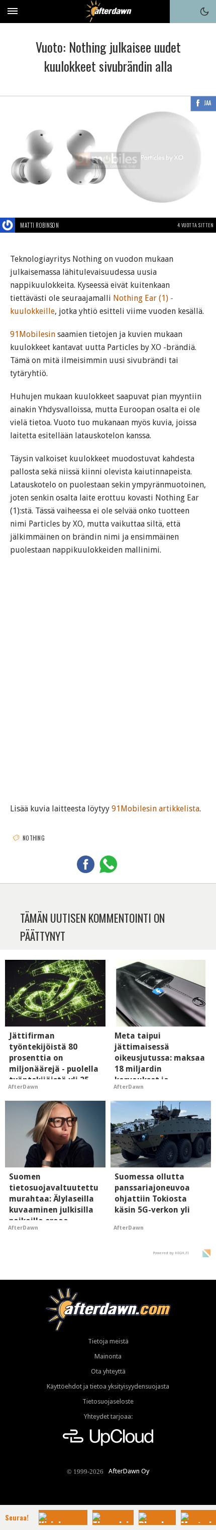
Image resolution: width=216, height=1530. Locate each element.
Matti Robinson (39, 225)
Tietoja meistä (108, 1341)
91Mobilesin (32, 334)
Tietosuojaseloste (108, 1401)
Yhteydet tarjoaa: (108, 1416)
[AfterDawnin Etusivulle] (108, 11)
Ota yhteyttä (108, 1371)
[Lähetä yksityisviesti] (70, 225)
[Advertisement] (108, 673)
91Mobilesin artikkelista (155, 808)
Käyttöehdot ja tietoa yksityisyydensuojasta (108, 1386)
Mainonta (108, 1356)
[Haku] (181, 11)
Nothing (34, 838)
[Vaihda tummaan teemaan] (204, 11)
